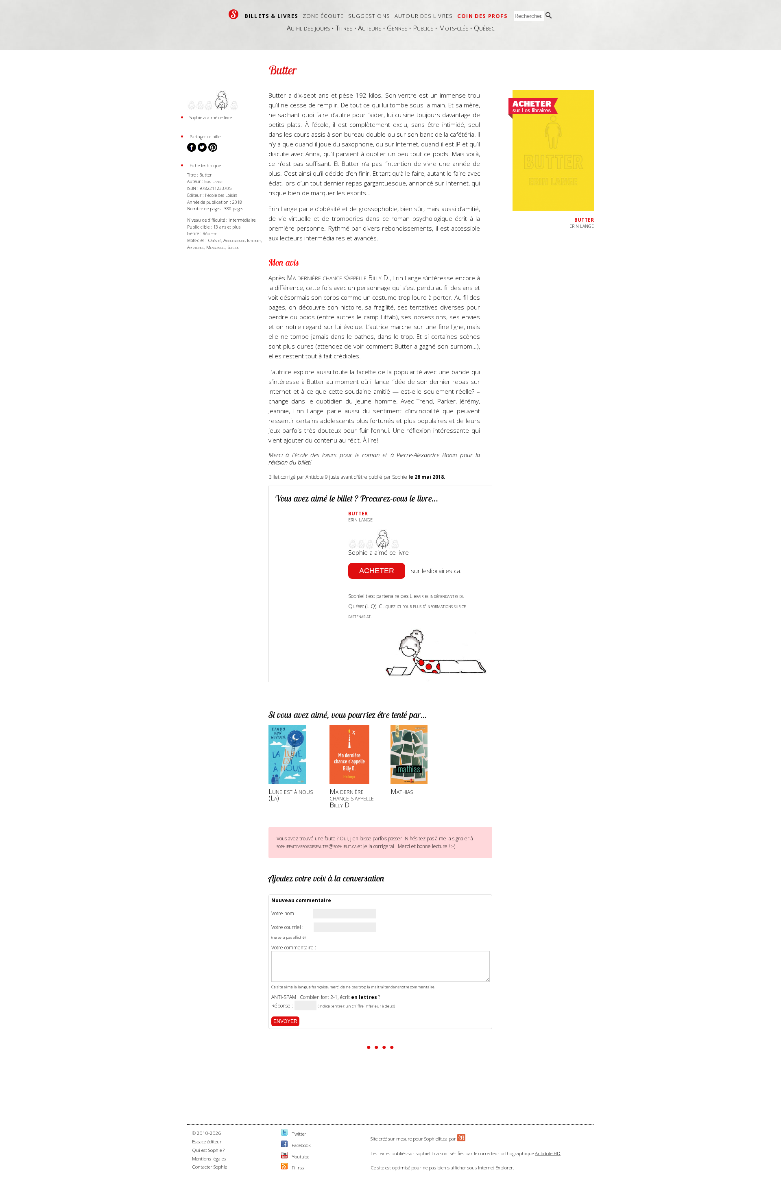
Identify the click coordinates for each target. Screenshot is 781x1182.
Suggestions (369, 16)
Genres (397, 28)
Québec (484, 28)
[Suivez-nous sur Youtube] (284, 1157)
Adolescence (234, 240)
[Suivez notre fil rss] (284, 1168)
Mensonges (215, 247)
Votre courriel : (287, 927)
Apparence (195, 247)
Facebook (301, 1145)
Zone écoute (323, 16)
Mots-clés (453, 28)
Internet (254, 240)
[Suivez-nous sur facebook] (284, 1145)
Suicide (233, 247)
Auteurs (369, 28)
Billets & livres (271, 16)
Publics (423, 28)
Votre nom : (284, 913)
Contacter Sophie (209, 1167)
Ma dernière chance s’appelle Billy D (337, 277)
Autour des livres (424, 16)
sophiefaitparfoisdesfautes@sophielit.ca (316, 846)
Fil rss (298, 1168)
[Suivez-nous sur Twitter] (284, 1134)
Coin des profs (482, 16)
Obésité (214, 240)
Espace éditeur (207, 1141)
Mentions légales (209, 1159)
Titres (344, 28)
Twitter (299, 1134)
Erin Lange (213, 181)
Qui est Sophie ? (208, 1150)
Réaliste (210, 233)
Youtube (300, 1157)
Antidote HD (548, 1153)
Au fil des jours (308, 28)
